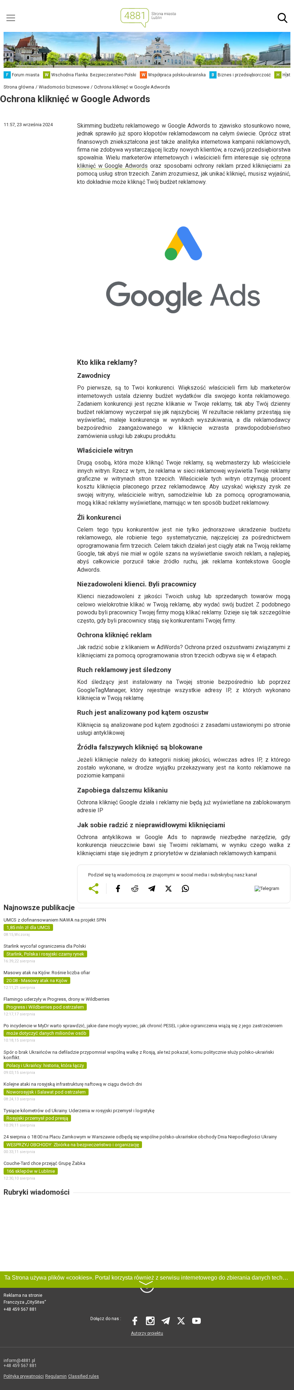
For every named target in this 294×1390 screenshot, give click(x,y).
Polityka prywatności (24, 1376)
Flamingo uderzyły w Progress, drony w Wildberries (56, 999)
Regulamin (56, 1376)
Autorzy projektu (147, 1333)
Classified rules (83, 1376)
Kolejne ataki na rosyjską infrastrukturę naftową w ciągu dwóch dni (73, 1084)
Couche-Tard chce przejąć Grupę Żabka (44, 1163)
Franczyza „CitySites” (25, 1302)
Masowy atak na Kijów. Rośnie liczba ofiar (47, 972)
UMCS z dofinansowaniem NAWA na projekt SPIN (55, 920)
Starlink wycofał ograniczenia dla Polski (45, 946)
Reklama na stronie (23, 1295)
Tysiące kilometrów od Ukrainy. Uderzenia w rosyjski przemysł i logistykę (79, 1110)
